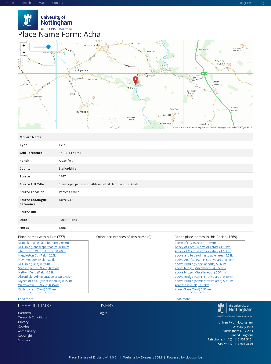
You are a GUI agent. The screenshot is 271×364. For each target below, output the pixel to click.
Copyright (25, 335)
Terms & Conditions (32, 317)
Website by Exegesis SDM (142, 357)
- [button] (23, 52)
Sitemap (24, 340)
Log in (102, 313)
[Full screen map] (24, 61)
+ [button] (23, 45)
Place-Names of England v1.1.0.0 (94, 357)
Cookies (23, 326)
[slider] (48, 47)
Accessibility (27, 331)
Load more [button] (25, 299)
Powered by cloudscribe (184, 357)
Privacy (23, 322)
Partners (24, 313)
